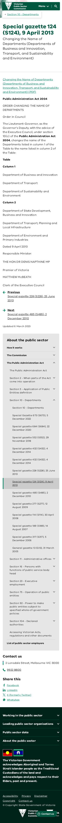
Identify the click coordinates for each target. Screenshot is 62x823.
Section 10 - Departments (23, 14)
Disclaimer (40, 796)
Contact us (25, 800)
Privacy (26, 796)
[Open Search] (56, 6)
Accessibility (10, 796)
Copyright (9, 800)
